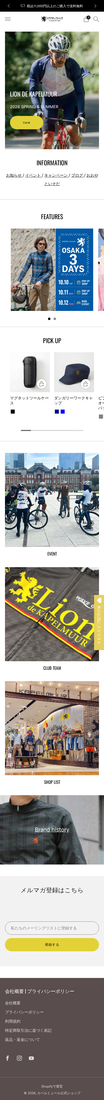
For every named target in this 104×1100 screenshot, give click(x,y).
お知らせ (14, 175)
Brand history (52, 829)
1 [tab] (49, 143)
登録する (52, 944)
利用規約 (13, 1021)
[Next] (95, 5)
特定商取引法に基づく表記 (28, 1030)
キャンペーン (56, 175)
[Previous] (8, 5)
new (27, 122)
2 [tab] (55, 143)
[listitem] (52, 6)
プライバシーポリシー (24, 1012)
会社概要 (13, 1002)
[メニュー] (8, 19)
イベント (33, 175)
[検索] (96, 19)
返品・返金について (22, 1039)
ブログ (77, 175)
